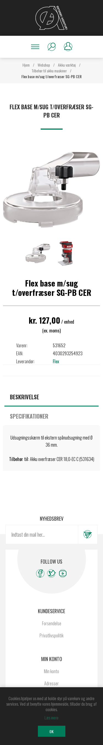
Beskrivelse (24, 397)
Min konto (51, 671)
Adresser (51, 683)
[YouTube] (63, 573)
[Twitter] (51, 573)
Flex (56, 361)
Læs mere (51, 717)
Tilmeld (87, 534)
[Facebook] (40, 573)
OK (51, 731)
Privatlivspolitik (51, 635)
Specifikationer (29, 416)
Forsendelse (51, 623)
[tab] (51, 396)
